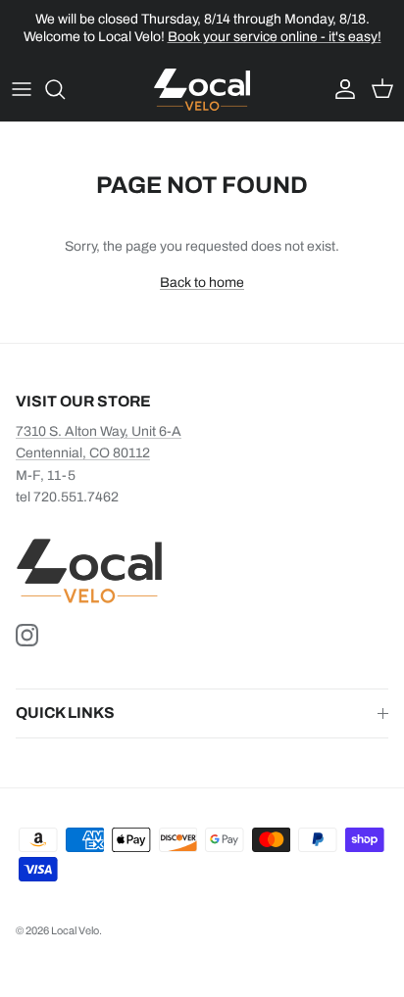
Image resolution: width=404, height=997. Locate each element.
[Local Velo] (202, 90)
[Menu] (21, 89)
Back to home (202, 282)
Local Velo (75, 930)
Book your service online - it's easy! (274, 36)
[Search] (64, 89)
